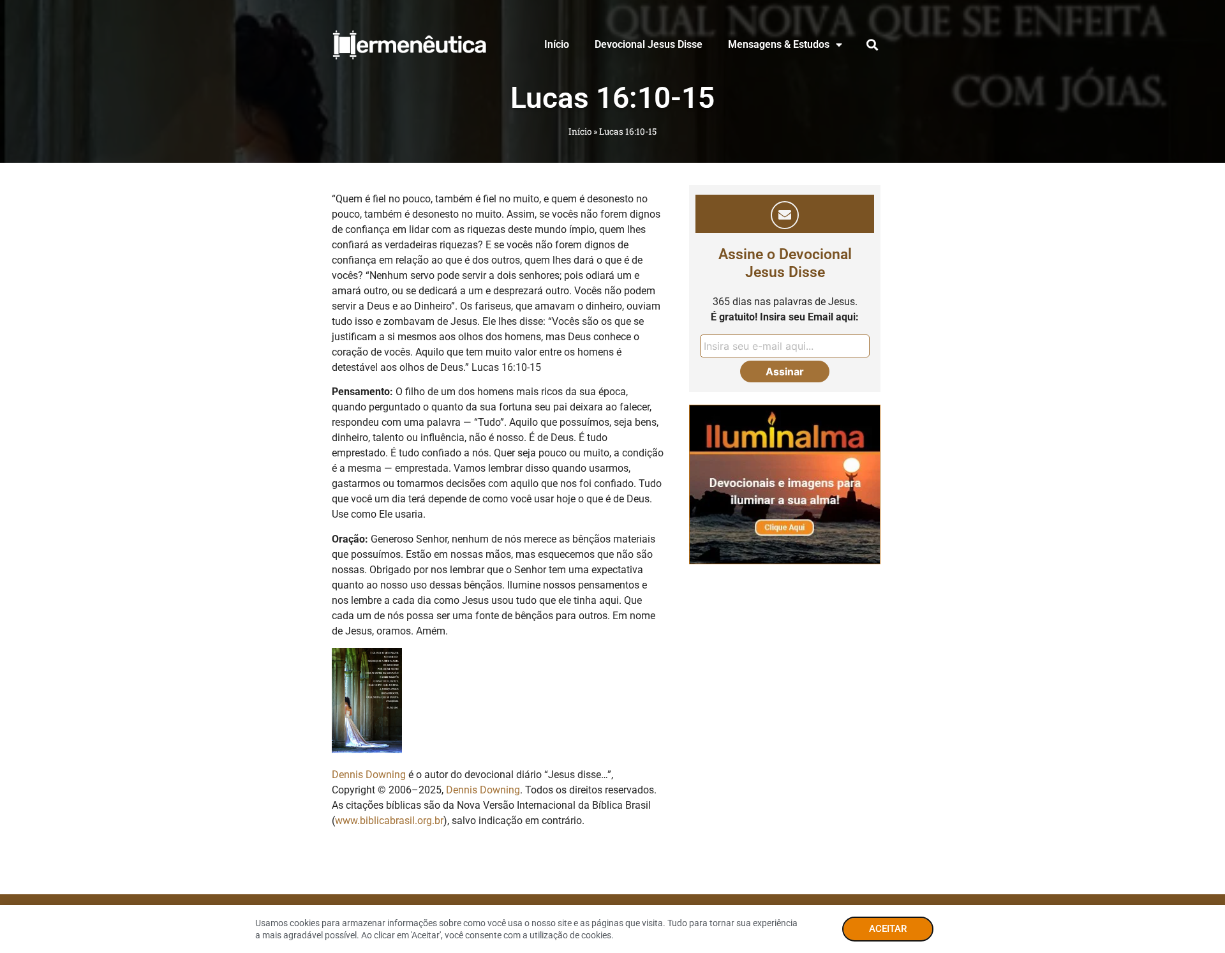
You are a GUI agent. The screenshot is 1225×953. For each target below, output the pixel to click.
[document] (612, 476)
